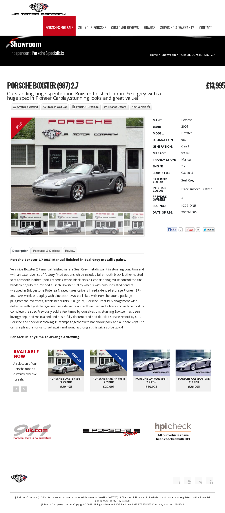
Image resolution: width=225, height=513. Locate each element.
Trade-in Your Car (57, 107)
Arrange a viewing (27, 107)
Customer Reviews (125, 27)
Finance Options (117, 107)
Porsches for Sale (59, 27)
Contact (205, 27)
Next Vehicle (139, 107)
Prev (16, 389)
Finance (149, 27)
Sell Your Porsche (92, 27)
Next (24, 389)
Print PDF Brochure (87, 107)
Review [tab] (70, 250)
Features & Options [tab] (46, 250)
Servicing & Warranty (177, 27)
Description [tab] (20, 250)
